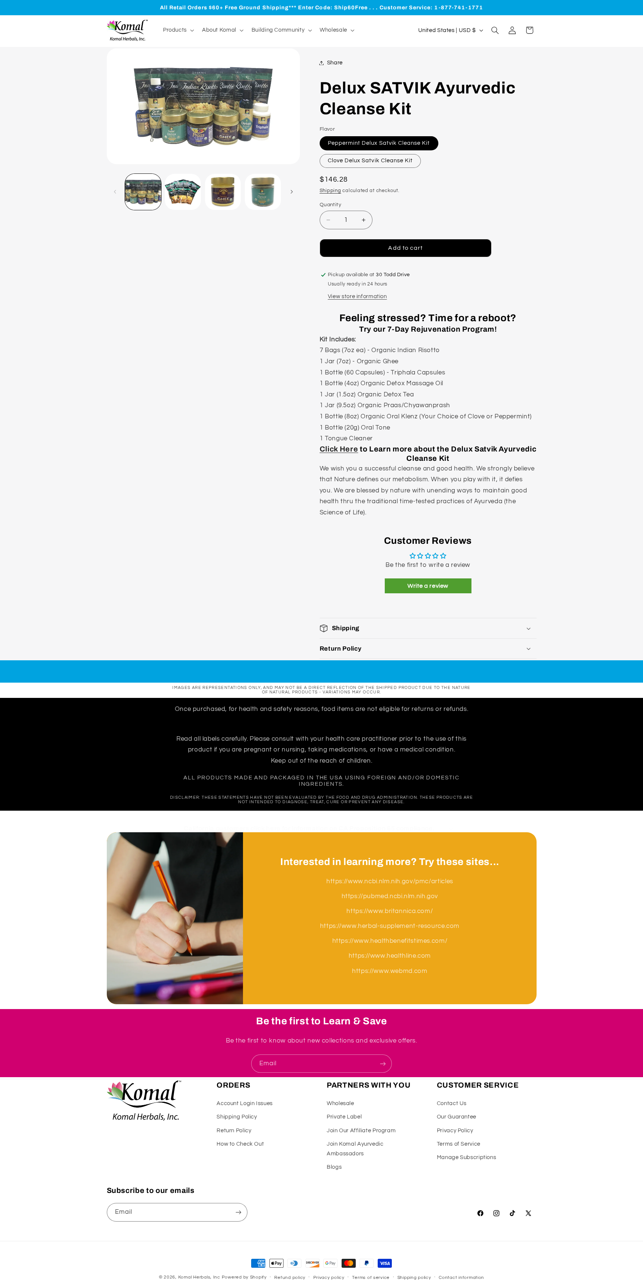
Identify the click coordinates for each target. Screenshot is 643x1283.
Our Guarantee (456, 1117)
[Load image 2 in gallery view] (183, 192)
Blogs (334, 1167)
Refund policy (289, 1278)
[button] (177, 30)
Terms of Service (458, 1144)
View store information (357, 296)
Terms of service (371, 1278)
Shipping (330, 190)
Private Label (344, 1117)
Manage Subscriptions (466, 1157)
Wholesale (340, 1103)
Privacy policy (329, 1278)
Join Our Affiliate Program (361, 1130)
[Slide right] (292, 192)
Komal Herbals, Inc (199, 1277)
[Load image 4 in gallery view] (263, 192)
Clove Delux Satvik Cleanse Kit (370, 160)
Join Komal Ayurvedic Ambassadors (355, 1148)
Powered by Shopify (244, 1277)
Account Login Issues (245, 1103)
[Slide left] (115, 192)
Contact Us (452, 1103)
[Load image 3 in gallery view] (223, 192)
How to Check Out (240, 1144)
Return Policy (234, 1130)
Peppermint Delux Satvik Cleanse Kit (379, 143)
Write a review (427, 586)
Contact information (461, 1278)
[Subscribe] (382, 1063)
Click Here (339, 449)
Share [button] (335, 63)
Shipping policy (414, 1278)
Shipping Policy (237, 1117)
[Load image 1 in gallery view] (143, 192)
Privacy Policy (455, 1130)
